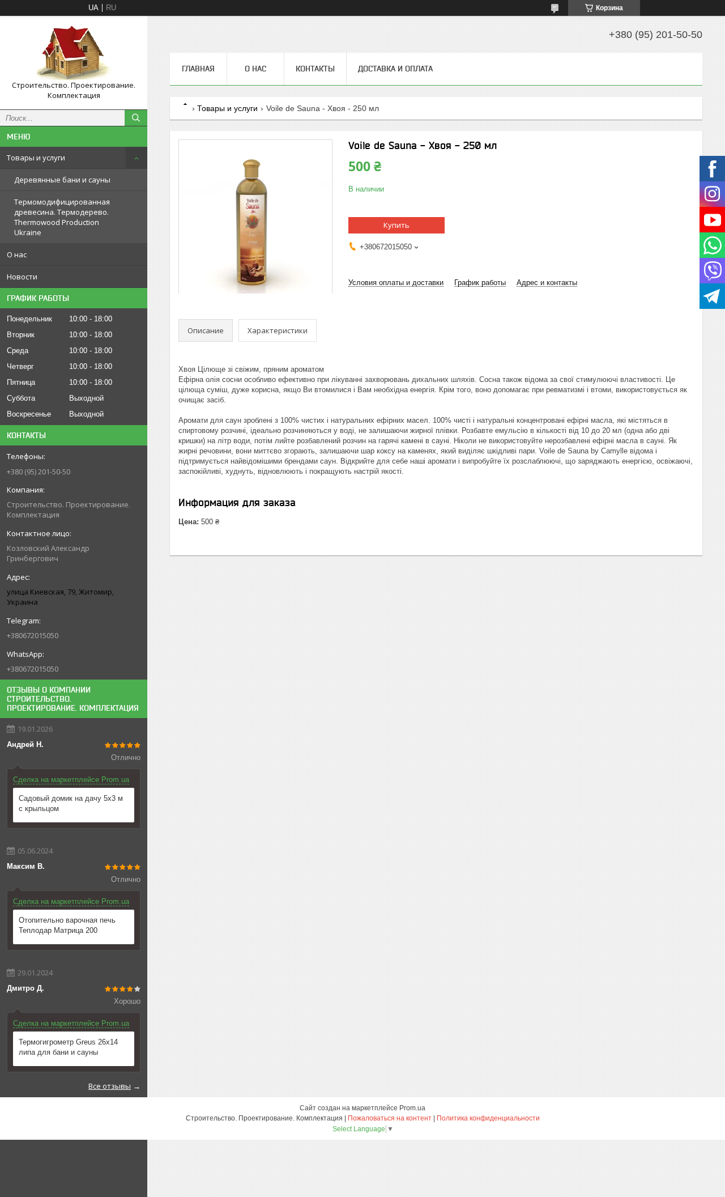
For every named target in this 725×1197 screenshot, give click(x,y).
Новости (22, 276)
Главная (198, 68)
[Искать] (136, 117)
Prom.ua (412, 1108)
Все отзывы (109, 1086)
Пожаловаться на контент (390, 1118)
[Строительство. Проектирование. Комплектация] (73, 52)
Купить (396, 225)
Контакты (315, 68)
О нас (17, 254)
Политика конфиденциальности (488, 1118)
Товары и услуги (36, 157)
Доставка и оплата (395, 68)
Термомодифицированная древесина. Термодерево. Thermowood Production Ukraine (62, 217)
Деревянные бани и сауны (62, 180)
